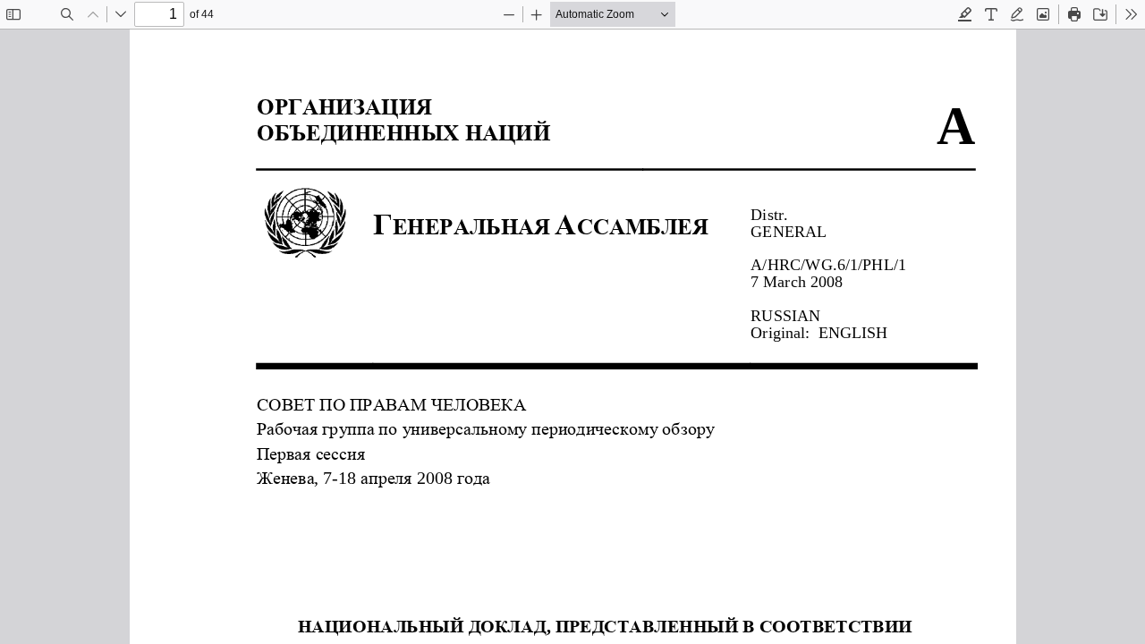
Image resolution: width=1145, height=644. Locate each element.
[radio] (965, 14)
